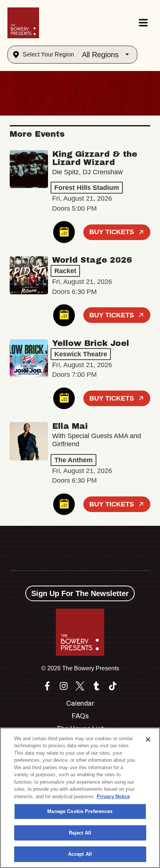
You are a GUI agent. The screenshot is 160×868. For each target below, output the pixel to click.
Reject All (80, 833)
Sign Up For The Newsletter (80, 593)
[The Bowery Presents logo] (23, 22)
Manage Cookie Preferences (79, 811)
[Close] (148, 739)
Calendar (80, 703)
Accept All (80, 854)
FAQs (80, 716)
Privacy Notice (113, 796)
